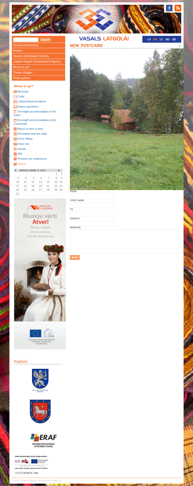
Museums (23, 91)
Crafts (20, 96)
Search (21, 163)
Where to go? (21, 67)
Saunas (21, 148)
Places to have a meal (30, 128)
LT (161, 39)
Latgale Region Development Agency (37, 61)
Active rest (23, 143)
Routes (17, 50)
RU (167, 39)
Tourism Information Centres (31, 56)
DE (174, 39)
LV (149, 39)
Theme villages (22, 72)
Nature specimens (27, 106)
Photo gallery (21, 78)
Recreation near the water (32, 133)
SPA (19, 153)
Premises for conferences (32, 158)
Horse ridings (25, 138)
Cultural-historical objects (31, 101)
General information (25, 45)
